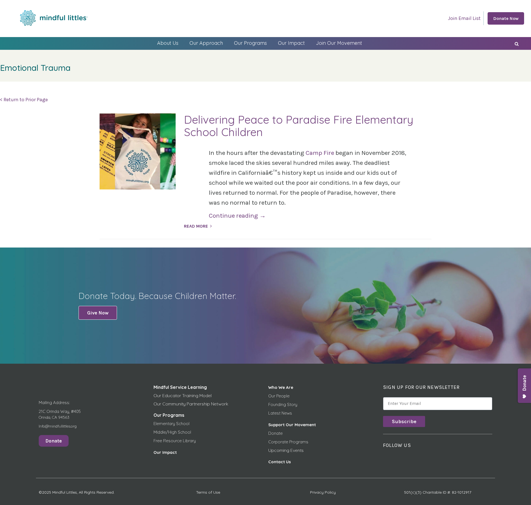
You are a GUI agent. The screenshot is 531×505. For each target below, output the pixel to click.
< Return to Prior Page (24, 100)
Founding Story (282, 404)
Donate (275, 433)
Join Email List (464, 18)
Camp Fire (320, 153)
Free (158, 440)
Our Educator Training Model (182, 395)
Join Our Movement (339, 43)
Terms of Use (208, 492)
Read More (196, 226)
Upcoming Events (286, 450)
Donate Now (506, 18)
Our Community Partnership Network (190, 404)
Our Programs (250, 43)
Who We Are (280, 387)
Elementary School (171, 423)
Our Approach (206, 43)
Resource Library (179, 440)
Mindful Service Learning (180, 387)
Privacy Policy (323, 492)
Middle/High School (172, 432)
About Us (167, 43)
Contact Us (279, 461)
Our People (279, 396)
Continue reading (237, 215)
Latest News (280, 413)
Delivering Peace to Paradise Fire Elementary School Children (298, 126)
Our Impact (291, 43)
